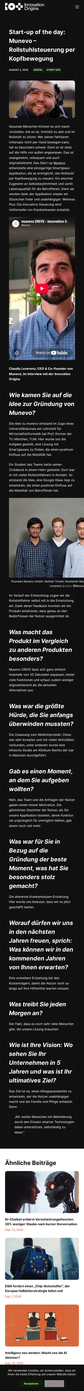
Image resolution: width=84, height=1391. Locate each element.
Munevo (59, 163)
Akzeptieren (31, 1383)
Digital (38, 69)
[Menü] (77, 7)
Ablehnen (54, 1383)
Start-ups (53, 69)
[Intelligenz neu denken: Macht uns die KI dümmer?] (42, 1326)
